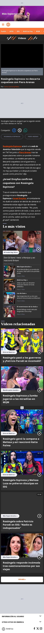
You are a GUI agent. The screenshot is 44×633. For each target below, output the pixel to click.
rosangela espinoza (12, 137)
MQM (38, 31)
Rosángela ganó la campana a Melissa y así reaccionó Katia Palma (21, 442)
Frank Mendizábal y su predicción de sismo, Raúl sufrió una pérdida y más (28, 271)
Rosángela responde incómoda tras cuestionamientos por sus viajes (21, 566)
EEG (18, 31)
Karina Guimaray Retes (11, 87)
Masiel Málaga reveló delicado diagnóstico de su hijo (27, 310)
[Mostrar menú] (2, 24)
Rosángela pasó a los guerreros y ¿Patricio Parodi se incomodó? (22, 359)
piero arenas (33, 137)
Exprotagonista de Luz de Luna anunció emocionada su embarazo (28, 297)
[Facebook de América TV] (34, 628)
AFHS (11, 31)
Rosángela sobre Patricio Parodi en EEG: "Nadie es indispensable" (18, 525)
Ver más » (22, 579)
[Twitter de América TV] (37, 628)
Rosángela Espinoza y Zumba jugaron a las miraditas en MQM (20, 399)
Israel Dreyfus (19, 198)
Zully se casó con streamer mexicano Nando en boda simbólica (26, 285)
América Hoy (28, 31)
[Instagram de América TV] (41, 628)
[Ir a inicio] (8, 24)
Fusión (3, 31)
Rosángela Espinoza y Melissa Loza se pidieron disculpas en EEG (20, 483)
